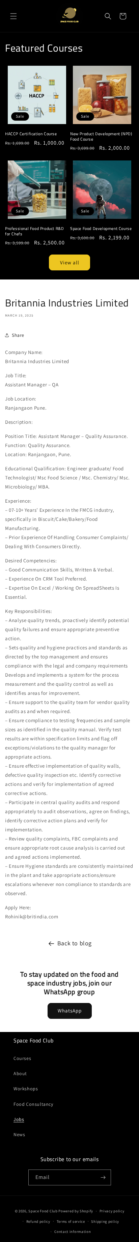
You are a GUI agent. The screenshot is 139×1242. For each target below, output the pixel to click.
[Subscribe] (103, 1177)
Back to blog (74, 943)
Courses (22, 1058)
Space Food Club (43, 1211)
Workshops (25, 1089)
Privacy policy (112, 1211)
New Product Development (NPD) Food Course (101, 136)
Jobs (18, 1119)
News (19, 1134)
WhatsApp (70, 1010)
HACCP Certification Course (31, 134)
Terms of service (71, 1221)
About (20, 1073)
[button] (13, 16)
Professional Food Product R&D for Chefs (34, 231)
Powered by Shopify (75, 1211)
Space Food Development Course (101, 228)
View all (69, 262)
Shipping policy (105, 1221)
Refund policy (38, 1221)
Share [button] (18, 335)
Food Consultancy (33, 1104)
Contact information (72, 1231)
